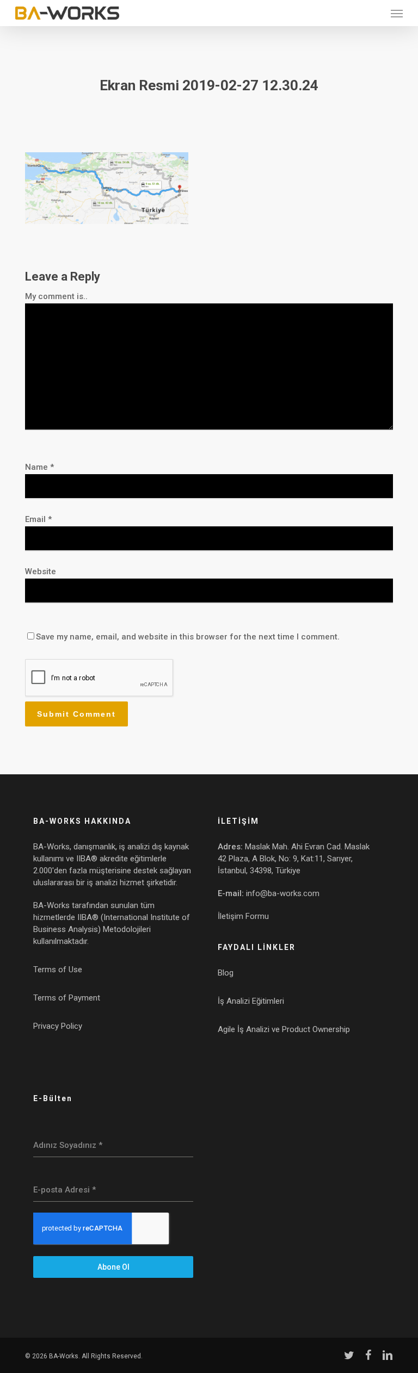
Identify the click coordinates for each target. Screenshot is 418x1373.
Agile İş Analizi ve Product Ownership (284, 1029)
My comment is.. (56, 296)
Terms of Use (57, 969)
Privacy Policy (57, 1026)
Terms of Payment (66, 998)
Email (38, 519)
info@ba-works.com (282, 893)
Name (39, 467)
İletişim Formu (243, 916)
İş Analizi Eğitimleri (251, 1001)
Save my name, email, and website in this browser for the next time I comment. (188, 637)
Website (40, 571)
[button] (397, 13)
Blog (225, 973)
